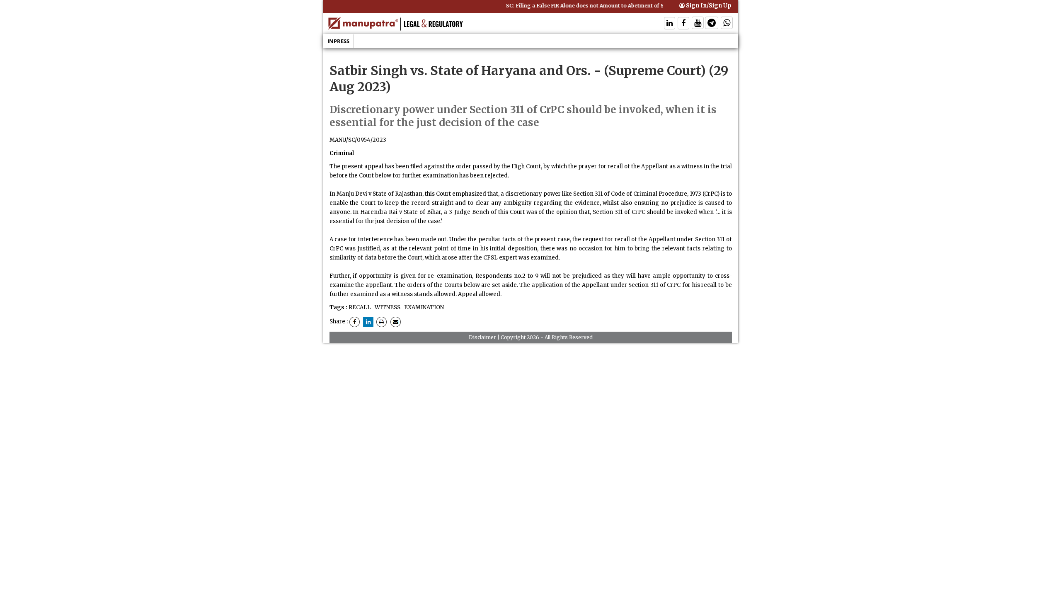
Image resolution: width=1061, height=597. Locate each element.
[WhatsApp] (727, 24)
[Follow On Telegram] (711, 24)
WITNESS (386, 307)
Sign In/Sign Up (708, 5)
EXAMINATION (423, 307)
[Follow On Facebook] (683, 24)
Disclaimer (482, 337)
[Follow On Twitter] (698, 24)
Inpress (338, 41)
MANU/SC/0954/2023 (357, 139)
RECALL (360, 307)
